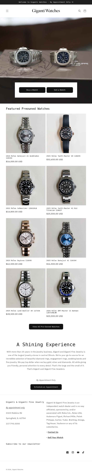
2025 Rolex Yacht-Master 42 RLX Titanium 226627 (61, 209)
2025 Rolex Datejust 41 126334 (61, 260)
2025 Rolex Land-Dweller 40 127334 (23, 311)
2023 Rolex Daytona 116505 (19, 260)
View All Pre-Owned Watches (46, 327)
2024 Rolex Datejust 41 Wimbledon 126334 (22, 157)
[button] (7, 11)
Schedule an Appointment (46, 387)
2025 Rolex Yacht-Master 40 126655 (63, 156)
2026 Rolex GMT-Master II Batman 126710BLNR (62, 312)
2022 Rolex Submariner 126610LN (21, 208)
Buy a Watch (32, 90)
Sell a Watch (60, 90)
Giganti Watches (17, 469)
